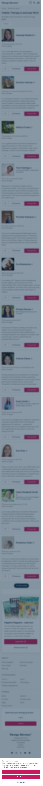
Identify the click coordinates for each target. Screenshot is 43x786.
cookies (9, 763)
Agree (21, 772)
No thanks (20, 777)
